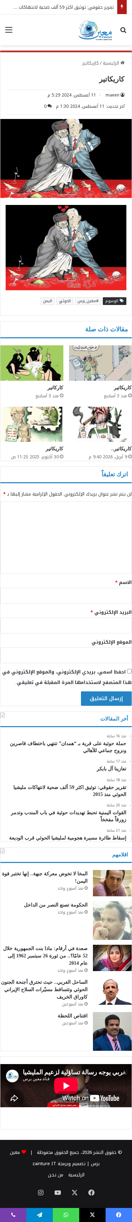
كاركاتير (55, 387)
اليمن (47, 301)
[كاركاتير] (31, 363)
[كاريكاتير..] (100, 424)
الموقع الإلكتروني (112, 642)
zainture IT (44, 1163)
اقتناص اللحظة (73, 1015)
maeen (112, 95)
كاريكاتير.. (121, 448)
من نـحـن (55, 1174)
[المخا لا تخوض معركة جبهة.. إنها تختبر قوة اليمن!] (112, 883)
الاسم (123, 582)
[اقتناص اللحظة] (112, 1031)
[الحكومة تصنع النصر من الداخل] (112, 920)
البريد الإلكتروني (111, 612)
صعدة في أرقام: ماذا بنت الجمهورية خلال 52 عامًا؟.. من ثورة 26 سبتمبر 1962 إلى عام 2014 (45, 956)
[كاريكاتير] (100, 363)
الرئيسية (111, 63)
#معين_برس (88, 301)
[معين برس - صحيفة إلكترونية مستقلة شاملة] (95, 29)
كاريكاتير (90, 63)
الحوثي (65, 301)
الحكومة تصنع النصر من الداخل (56, 905)
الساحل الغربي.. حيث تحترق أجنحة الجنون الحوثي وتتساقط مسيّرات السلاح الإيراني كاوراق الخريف (44, 989)
